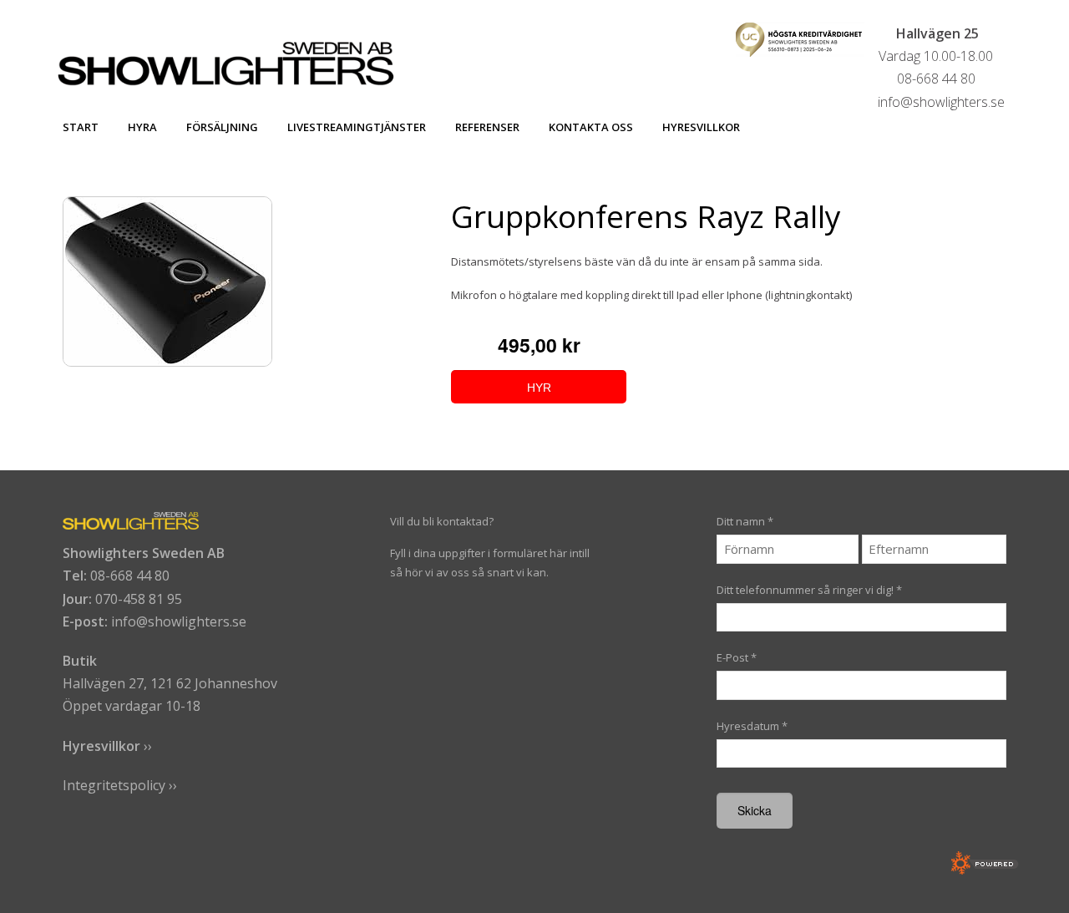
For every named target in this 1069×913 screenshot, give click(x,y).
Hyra (142, 126)
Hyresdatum (752, 725)
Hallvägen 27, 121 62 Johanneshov (170, 683)
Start (81, 126)
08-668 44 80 (130, 575)
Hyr (539, 387)
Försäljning (222, 126)
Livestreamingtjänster (356, 126)
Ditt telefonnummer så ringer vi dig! (809, 589)
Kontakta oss (591, 126)
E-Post (737, 657)
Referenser (487, 126)
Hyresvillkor (701, 126)
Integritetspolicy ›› (120, 785)
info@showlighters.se (178, 621)
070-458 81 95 (138, 599)
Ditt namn (745, 521)
